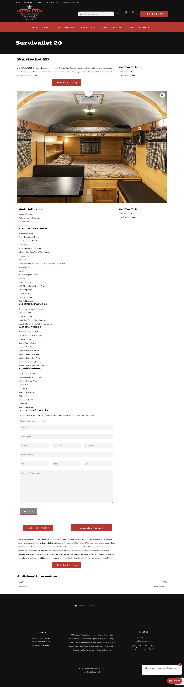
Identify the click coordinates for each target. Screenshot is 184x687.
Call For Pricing (130, 67)
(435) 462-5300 (143, 637)
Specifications (24, 222)
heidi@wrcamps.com (143, 641)
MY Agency (100, 668)
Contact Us (23, 225)
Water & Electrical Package (29, 218)
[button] (162, 95)
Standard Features (26, 214)
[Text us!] (174, 681)
